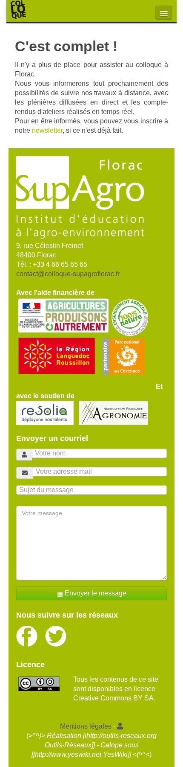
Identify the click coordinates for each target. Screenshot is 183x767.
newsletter (47, 130)
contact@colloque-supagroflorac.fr (68, 273)
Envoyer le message (94, 593)
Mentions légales (86, 726)
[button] (120, 726)
